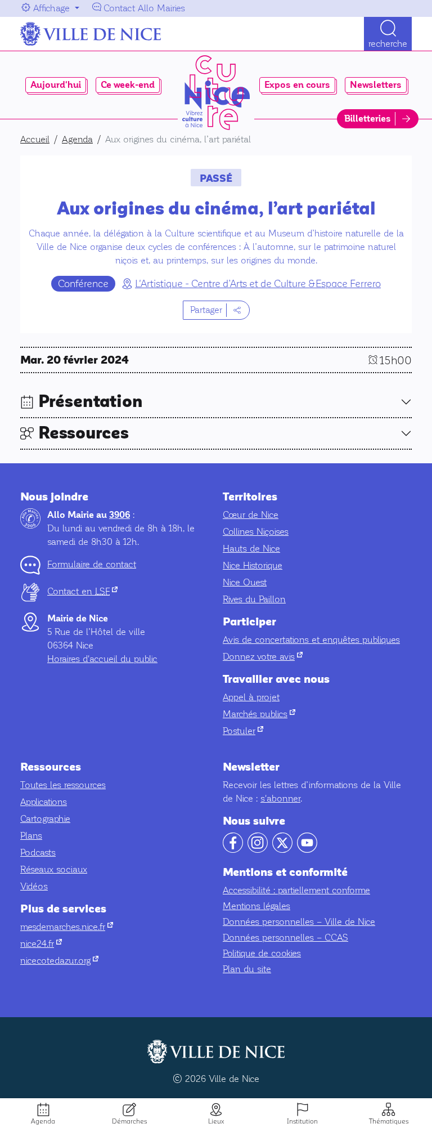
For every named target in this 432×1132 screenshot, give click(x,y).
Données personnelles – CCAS (285, 937)
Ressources (83, 433)
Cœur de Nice (250, 515)
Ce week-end (128, 85)
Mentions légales (256, 906)
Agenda (43, 1121)
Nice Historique (252, 565)
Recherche (387, 43)
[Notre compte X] (282, 849)
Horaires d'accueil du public (102, 659)
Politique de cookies (262, 953)
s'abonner (280, 798)
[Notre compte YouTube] (307, 849)
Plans (31, 835)
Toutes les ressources (63, 785)
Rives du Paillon (254, 599)
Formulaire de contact (91, 564)
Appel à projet (251, 697)
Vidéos (34, 886)
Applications (43, 802)
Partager (206, 310)
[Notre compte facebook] (233, 849)
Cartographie (45, 819)
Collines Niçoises (256, 531)
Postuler (243, 731)
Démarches (129, 1121)
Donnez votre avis (263, 656)
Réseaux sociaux (53, 869)
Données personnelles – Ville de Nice (299, 922)
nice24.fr (41, 943)
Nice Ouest (245, 582)
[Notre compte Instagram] (258, 849)
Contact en (82, 591)
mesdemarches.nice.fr (66, 927)
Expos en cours (297, 85)
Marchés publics (259, 714)
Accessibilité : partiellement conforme (296, 890)
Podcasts (38, 852)
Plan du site (247, 969)
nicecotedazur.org (59, 960)
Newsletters (376, 85)
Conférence (83, 283)
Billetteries (367, 119)
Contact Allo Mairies (144, 8)
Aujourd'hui (55, 85)
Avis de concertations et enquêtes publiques (311, 640)
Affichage (51, 8)
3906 (119, 515)
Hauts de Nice (251, 548)
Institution (302, 1121)
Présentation (90, 401)
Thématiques (388, 1121)
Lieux (216, 1121)
